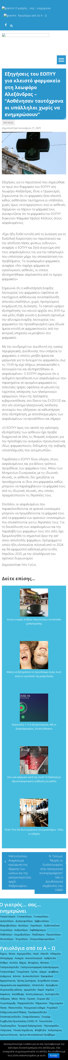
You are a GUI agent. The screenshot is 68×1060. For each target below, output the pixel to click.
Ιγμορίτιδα (30, 989)
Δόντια (17, 976)
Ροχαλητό (52, 1007)
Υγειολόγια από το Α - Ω (32, 15)
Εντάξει (53, 1055)
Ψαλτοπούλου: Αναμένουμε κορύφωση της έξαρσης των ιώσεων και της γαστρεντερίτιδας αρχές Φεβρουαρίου (19, 871)
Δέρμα (42, 971)
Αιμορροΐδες (24, 953)
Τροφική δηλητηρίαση (30, 1025)
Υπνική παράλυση (23, 1030)
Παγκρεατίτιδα (25, 1003)
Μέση (15, 998)
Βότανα (44, 962)
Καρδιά (50, 989)
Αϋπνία (13, 962)
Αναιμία (19, 958)
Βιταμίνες (33, 962)
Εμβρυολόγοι (42, 921)
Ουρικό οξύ (43, 998)
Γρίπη (34, 971)
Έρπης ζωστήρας (26, 980)
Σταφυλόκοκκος (31, 1016)
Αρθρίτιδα (50, 958)
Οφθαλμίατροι (38, 930)
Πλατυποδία (15, 1007)
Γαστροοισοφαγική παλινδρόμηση (40, 967)
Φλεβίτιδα (40, 1030)
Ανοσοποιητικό (33, 958)
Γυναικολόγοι (24, 916)
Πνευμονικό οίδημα (34, 1007)
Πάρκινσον (41, 1003)
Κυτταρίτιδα (52, 994)
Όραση (31, 998)
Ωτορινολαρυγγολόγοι (42, 939)
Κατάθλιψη (18, 994)
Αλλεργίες (55, 953)
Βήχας (22, 962)
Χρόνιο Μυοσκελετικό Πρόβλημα (37, 1034)
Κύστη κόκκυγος (34, 994)
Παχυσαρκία (56, 1003)
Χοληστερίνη (55, 1030)
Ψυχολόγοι (21, 939)
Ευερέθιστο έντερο (48, 980)
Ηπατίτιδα (38, 985)
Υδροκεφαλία (51, 1025)
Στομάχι (46, 1016)
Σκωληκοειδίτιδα (37, 1012)
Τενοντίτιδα (45, 1021)
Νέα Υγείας (8, 122)
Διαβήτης (53, 971)
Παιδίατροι (38, 934)
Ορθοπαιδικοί (52, 925)
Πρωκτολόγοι (53, 934)
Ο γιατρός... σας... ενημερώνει (33, 8)
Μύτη (22, 998)
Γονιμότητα (23, 971)
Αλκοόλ (44, 953)
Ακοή (36, 953)
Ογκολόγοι (36, 925)
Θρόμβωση (52, 985)
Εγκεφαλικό (47, 976)
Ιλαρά (41, 989)
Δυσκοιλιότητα (30, 976)
